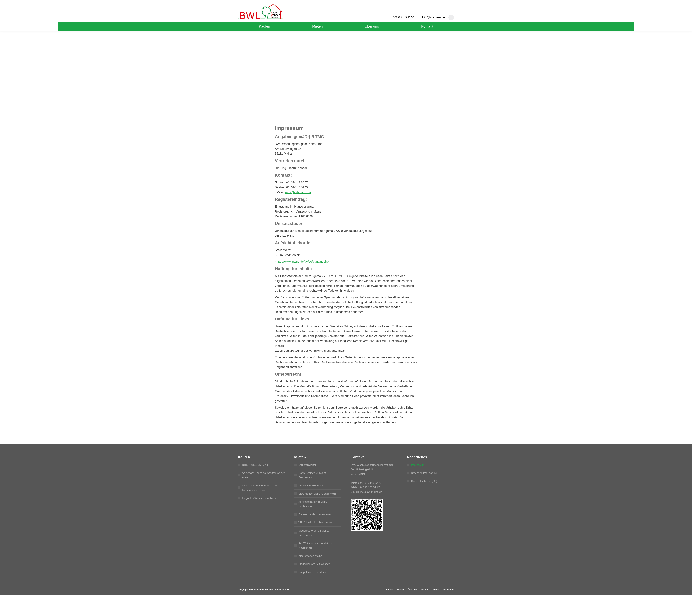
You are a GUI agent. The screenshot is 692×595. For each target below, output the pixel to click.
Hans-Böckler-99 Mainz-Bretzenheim (312, 475)
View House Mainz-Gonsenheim (317, 493)
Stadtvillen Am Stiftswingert (314, 563)
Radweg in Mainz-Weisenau (314, 514)
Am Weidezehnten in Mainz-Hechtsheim (315, 545)
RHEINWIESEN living (255, 464)
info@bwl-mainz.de (433, 17)
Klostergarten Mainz (310, 555)
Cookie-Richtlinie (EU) (424, 481)
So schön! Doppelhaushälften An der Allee (263, 475)
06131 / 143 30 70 (403, 17)
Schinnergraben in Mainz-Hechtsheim (313, 504)
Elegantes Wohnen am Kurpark (260, 498)
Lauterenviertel (307, 464)
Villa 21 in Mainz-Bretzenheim (315, 522)
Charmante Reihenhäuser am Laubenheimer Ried (259, 488)
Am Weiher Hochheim (311, 485)
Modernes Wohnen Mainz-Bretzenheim (314, 533)
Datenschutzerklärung (424, 472)
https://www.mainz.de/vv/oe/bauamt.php (302, 261)
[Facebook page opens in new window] (451, 17)
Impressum (418, 464)
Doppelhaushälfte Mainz (312, 572)
